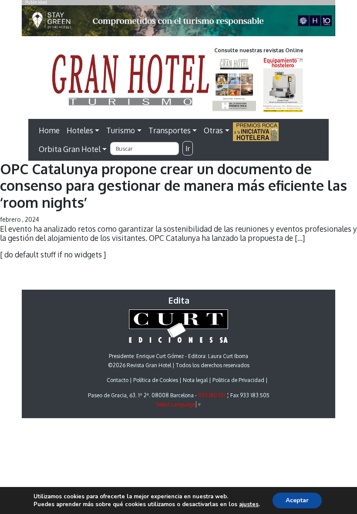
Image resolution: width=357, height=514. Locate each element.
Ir (187, 148)
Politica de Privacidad (238, 380)
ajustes (249, 504)
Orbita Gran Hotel (70, 149)
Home (49, 130)
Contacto (117, 380)
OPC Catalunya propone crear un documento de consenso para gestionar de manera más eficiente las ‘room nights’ (173, 185)
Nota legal (195, 380)
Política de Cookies (155, 380)
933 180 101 (212, 395)
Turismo (120, 130)
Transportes (169, 130)
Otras (213, 130)
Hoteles (80, 130)
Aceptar (297, 500)
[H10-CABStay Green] (178, 23)
